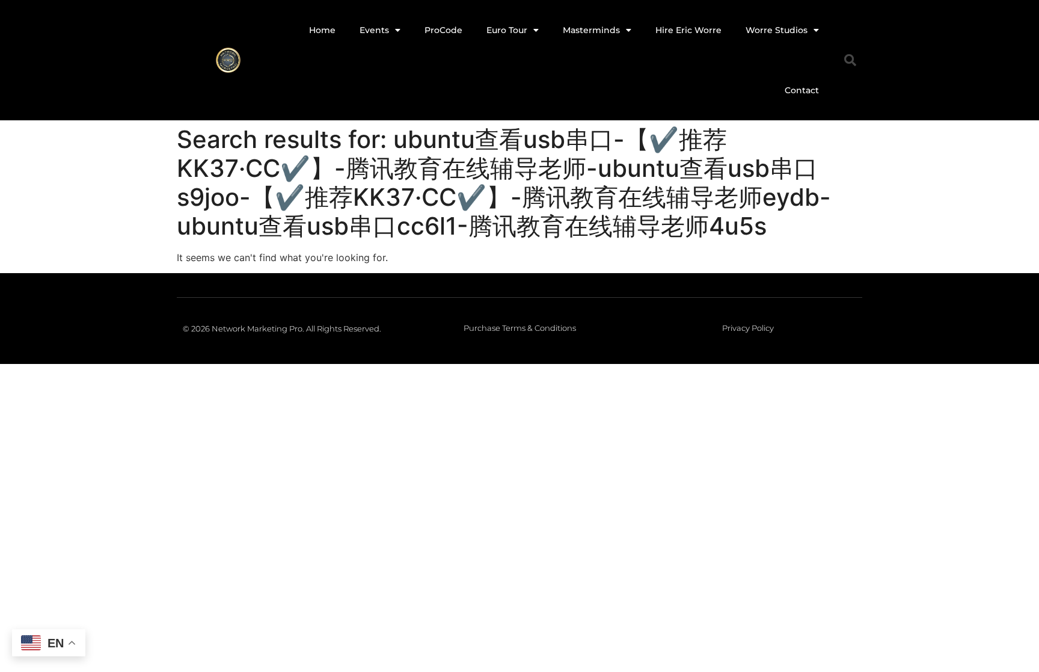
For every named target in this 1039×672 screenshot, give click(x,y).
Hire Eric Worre (688, 30)
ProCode (443, 30)
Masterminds (591, 30)
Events (374, 30)
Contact (802, 90)
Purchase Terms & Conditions (520, 328)
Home (322, 30)
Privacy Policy (748, 328)
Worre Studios (777, 30)
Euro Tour (506, 30)
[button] (850, 60)
